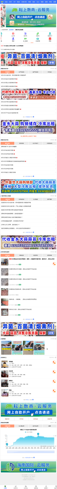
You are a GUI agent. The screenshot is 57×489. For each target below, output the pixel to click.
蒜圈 (54, 2)
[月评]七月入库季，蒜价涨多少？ (10, 224)
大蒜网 (5, 488)
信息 (6, 2)
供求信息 (35, 419)
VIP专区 (21, 419)
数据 (18, 2)
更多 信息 (27, 399)
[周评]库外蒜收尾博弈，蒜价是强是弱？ (12, 213)
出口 (38, 2)
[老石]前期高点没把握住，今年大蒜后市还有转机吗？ (16, 228)
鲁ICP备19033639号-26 (28, 478)
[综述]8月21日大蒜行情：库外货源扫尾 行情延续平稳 (16, 202)
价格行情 (24, 2)
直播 (46, 2)
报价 (34, 2)
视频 (42, 2)
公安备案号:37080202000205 (28, 479)
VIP (14, 2)
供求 (10, 2)
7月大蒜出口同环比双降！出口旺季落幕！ (13, 45)
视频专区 (7, 419)
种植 (50, 2)
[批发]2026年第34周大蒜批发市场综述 (12, 210)
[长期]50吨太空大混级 (9, 49)
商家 (29, 2)
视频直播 (36, 488)
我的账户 (46, 488)
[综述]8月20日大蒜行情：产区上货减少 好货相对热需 (16, 206)
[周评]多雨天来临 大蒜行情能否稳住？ (11, 217)
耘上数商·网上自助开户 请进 (28, 136)
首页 (2, 2)
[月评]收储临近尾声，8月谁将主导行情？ (12, 221)
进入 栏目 (28, 117)
